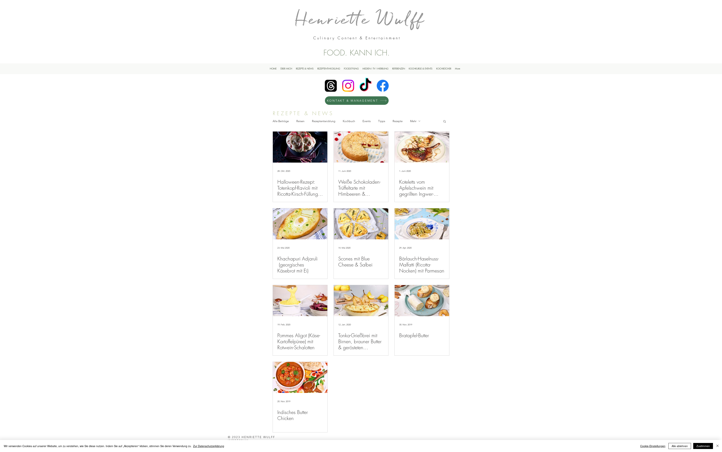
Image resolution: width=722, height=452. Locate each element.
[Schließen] (717, 446)
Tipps (381, 121)
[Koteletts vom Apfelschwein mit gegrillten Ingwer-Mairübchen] (422, 147)
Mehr (413, 121)
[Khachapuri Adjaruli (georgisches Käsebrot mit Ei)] (300, 223)
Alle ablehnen (680, 446)
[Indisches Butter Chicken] (300, 377)
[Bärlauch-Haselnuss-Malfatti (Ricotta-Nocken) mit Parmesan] (422, 223)
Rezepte (398, 121)
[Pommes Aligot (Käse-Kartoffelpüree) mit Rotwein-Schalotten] (300, 300)
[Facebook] (383, 86)
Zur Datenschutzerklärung (208, 446)
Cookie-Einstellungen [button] (652, 446)
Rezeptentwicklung (323, 121)
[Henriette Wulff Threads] (331, 86)
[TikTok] (365, 86)
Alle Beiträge (281, 121)
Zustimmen (703, 446)
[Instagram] (348, 86)
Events (367, 121)
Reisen (300, 121)
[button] (444, 122)
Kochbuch (349, 121)
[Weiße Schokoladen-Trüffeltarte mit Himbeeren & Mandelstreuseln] (361, 147)
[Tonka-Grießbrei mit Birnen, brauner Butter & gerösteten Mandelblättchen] (361, 300)
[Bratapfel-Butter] (422, 300)
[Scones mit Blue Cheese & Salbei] (361, 223)
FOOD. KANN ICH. (356, 53)
